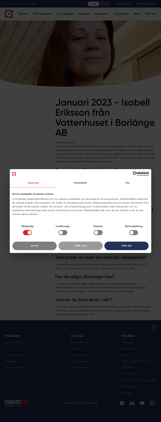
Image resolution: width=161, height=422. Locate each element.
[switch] (62, 232)
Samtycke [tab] (33, 183)
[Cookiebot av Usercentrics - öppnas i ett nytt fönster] (135, 173)
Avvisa (34, 246)
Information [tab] (80, 183)
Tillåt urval (80, 246)
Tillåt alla (126, 246)
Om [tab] (128, 183)
